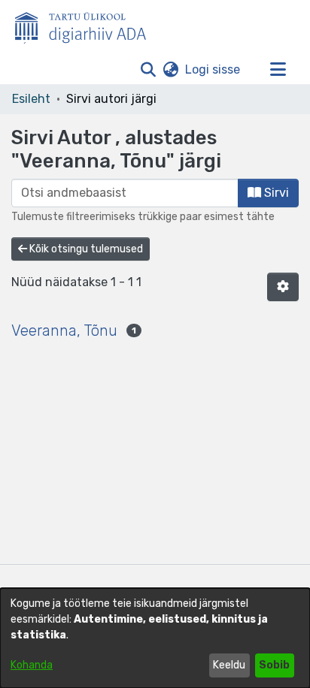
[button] (147, 70)
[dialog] (155, 638)
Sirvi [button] (275, 193)
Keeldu (229, 665)
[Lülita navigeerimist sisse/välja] (278, 70)
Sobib (274, 665)
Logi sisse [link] (213, 69)
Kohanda (32, 665)
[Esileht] (86, 25)
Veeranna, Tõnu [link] (64, 330)
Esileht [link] (31, 99)
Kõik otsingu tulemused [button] (85, 249)
